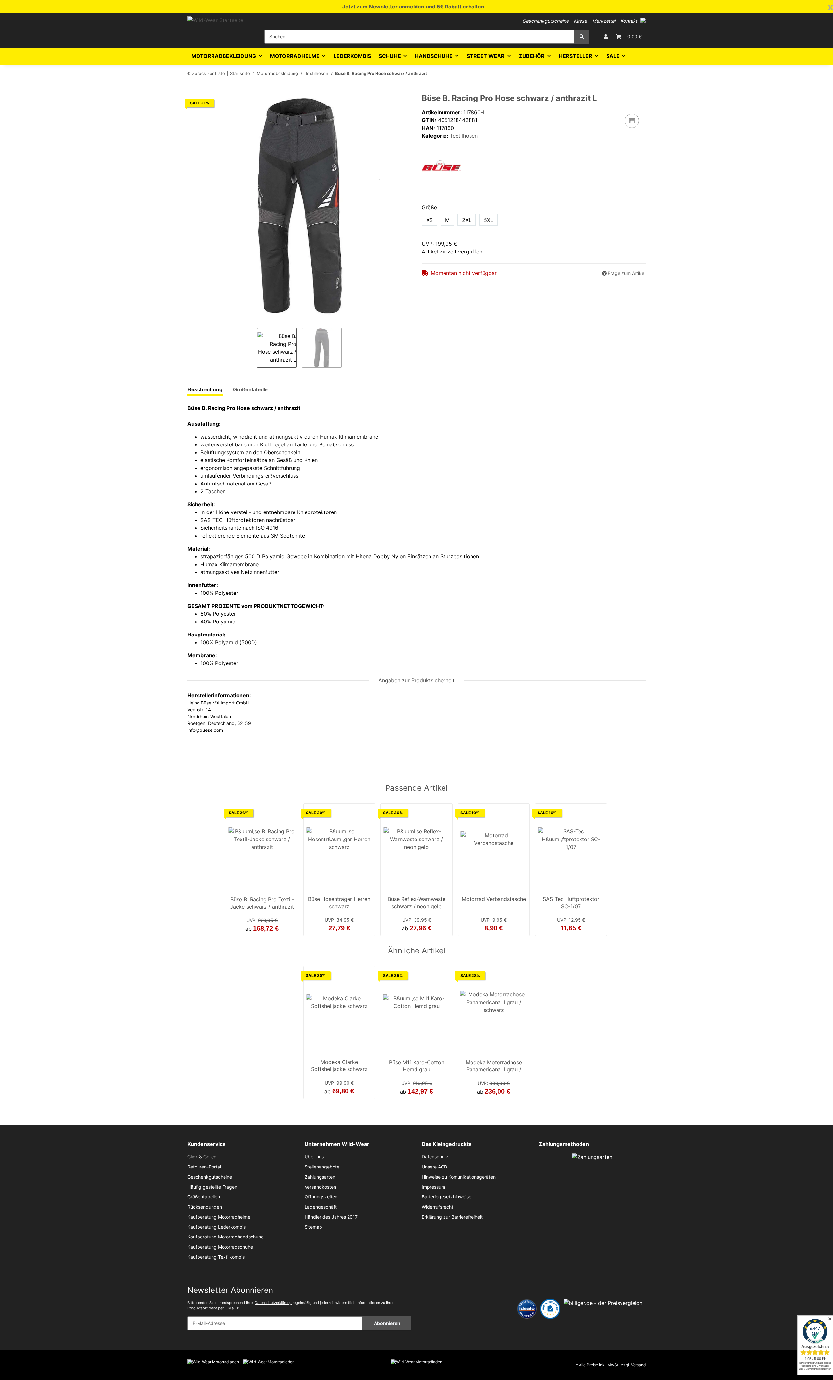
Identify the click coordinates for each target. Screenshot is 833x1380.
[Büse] (441, 165)
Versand (638, 1364)
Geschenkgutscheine (545, 21)
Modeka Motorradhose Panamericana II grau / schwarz (494, 1066)
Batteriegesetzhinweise (446, 1196)
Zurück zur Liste (208, 73)
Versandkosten (320, 1187)
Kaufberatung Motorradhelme (218, 1217)
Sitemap (313, 1227)
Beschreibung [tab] (205, 389)
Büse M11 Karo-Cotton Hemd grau (416, 1066)
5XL (488, 220)
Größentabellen (203, 1196)
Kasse (580, 21)
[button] (643, 20)
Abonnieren (387, 1323)
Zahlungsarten (320, 1177)
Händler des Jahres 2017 (331, 1217)
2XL (466, 220)
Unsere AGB (434, 1166)
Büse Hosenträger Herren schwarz (339, 902)
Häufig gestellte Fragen (212, 1187)
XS (429, 220)
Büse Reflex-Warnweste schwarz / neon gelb (416, 902)
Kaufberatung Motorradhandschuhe (225, 1236)
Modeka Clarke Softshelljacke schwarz (339, 1066)
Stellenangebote (322, 1166)
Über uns (314, 1156)
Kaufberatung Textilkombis (216, 1257)
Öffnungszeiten (321, 1196)
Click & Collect (202, 1156)
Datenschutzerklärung (273, 1302)
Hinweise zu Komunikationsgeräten (459, 1177)
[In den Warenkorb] (192, 90)
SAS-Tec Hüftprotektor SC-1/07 (571, 902)
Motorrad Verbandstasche (494, 899)
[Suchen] (581, 37)
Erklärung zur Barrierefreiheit (452, 1217)
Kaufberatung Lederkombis (216, 1227)
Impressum (433, 1187)
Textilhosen (464, 135)
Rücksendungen (204, 1206)
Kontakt (629, 21)
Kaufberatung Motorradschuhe (220, 1247)
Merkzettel (603, 21)
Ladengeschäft (321, 1206)
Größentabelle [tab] (250, 389)
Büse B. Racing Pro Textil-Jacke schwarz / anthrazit (262, 903)
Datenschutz (435, 1156)
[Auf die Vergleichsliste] (632, 121)
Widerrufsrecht (437, 1206)
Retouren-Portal (204, 1166)
